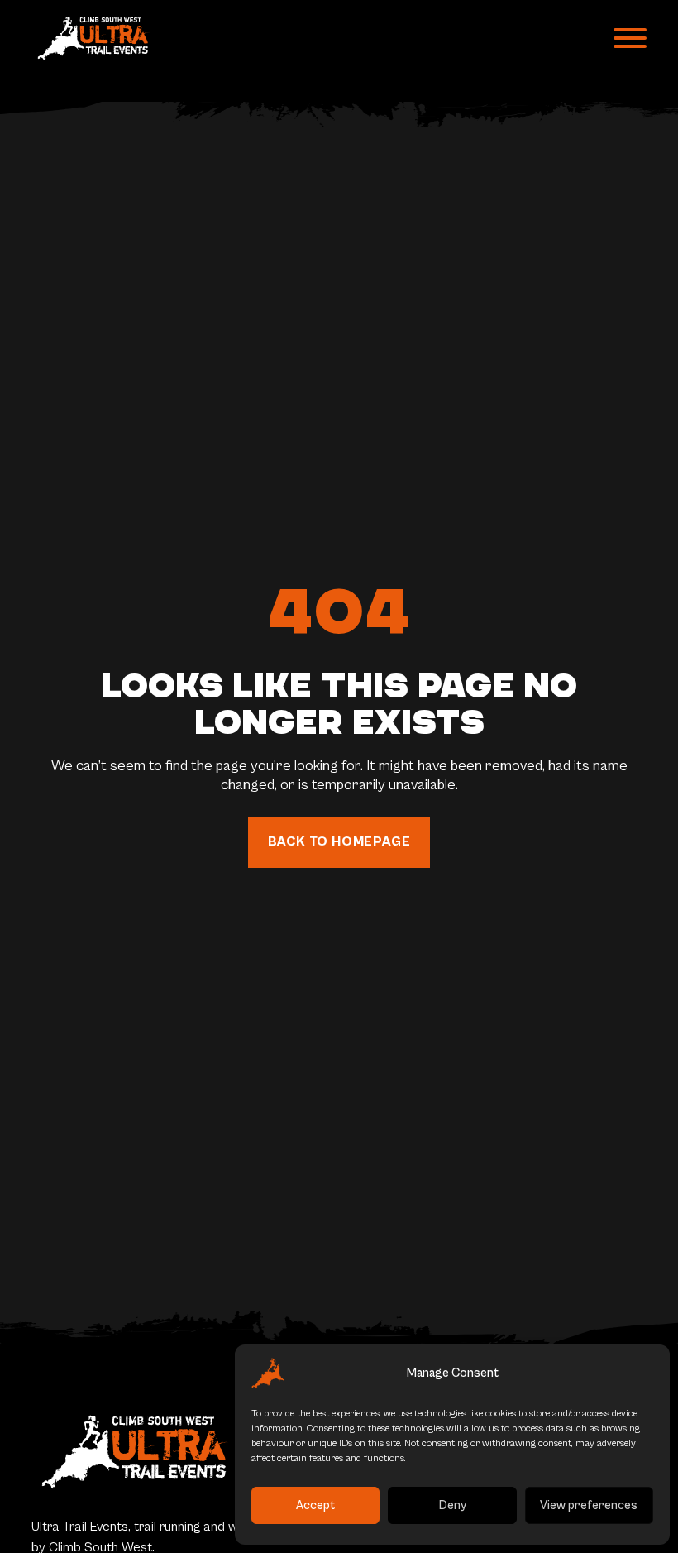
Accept (315, 1505)
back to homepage (339, 841)
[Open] (630, 38)
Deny (452, 1505)
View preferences (588, 1505)
